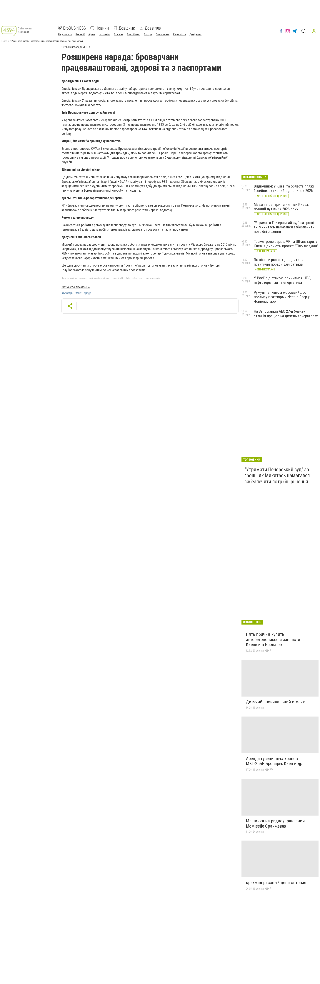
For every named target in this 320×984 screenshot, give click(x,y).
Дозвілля (153, 28)
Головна (118, 34)
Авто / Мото (133, 34)
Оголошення (162, 34)
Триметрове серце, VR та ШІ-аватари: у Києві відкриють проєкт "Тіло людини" (286, 243)
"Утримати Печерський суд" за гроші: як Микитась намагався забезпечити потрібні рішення (284, 227)
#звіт (78, 293)
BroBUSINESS (74, 28)
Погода (148, 34)
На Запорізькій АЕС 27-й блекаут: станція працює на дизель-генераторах (286, 313)
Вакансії (80, 34)
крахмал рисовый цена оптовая (276, 882)
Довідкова (195, 34)
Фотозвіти (104, 34)
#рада (87, 293)
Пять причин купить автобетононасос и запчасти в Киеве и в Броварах (275, 639)
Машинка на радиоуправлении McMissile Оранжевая (275, 823)
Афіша (91, 34)
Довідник (127, 28)
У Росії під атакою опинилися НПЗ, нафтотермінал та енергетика (282, 280)
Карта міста (179, 34)
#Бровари (67, 293)
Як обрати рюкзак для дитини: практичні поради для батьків (279, 261)
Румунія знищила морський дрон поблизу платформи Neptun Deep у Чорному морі (282, 297)
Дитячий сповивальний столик (275, 701)
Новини (102, 28)
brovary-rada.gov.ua (75, 287)
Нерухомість (65, 34)
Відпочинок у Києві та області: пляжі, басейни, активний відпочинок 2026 (284, 188)
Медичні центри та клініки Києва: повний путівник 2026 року (281, 206)
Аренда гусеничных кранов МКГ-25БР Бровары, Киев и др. (275, 761)
